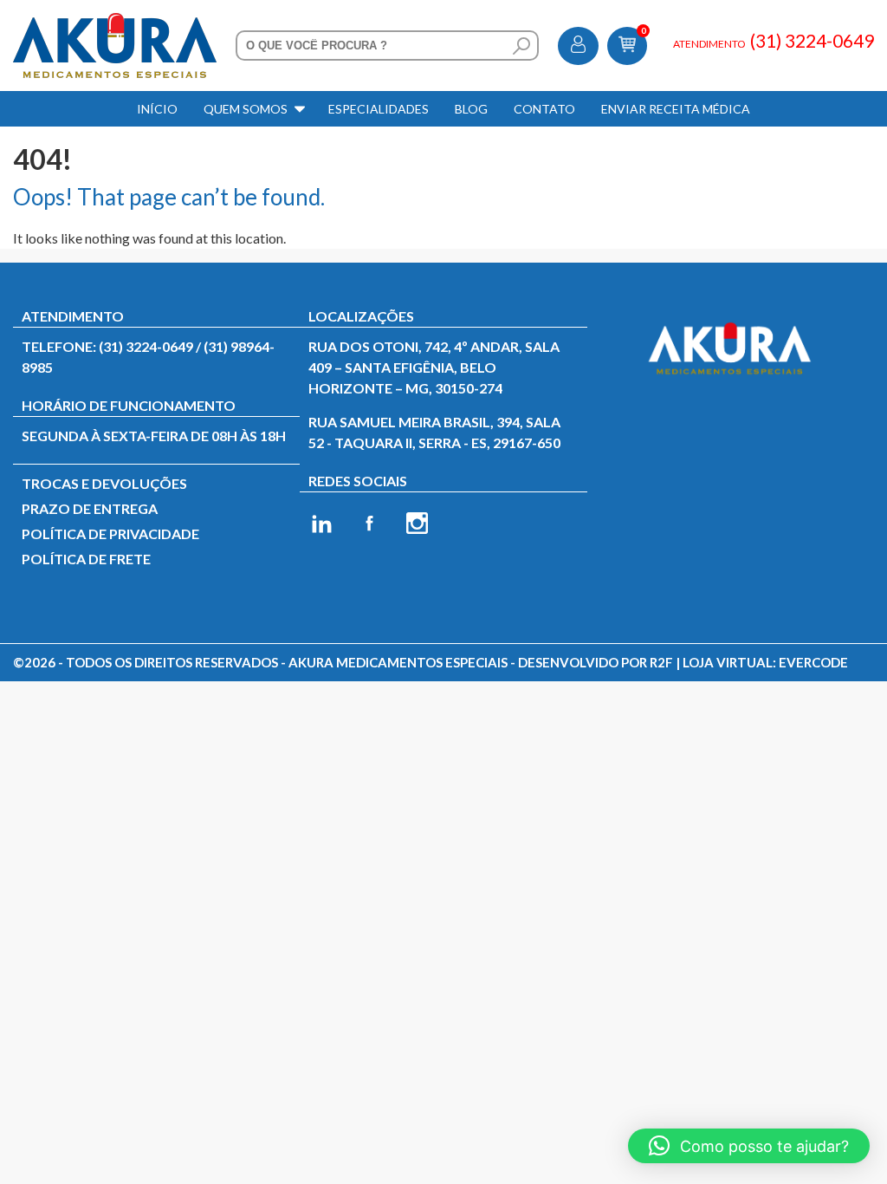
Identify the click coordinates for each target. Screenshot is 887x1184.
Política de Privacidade (110, 533)
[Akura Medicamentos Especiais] (115, 23)
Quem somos (246, 108)
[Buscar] (521, 46)
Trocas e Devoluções (104, 483)
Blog (471, 108)
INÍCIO (157, 108)
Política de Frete (86, 558)
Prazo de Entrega (90, 508)
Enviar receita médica (675, 108)
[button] (749, 1146)
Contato (544, 108)
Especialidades (378, 108)
